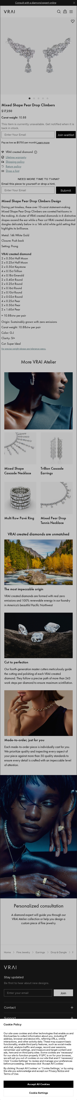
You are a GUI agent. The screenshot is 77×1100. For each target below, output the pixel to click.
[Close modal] (38, 550)
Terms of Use (11, 1074)
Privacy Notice (56, 1071)
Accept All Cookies (38, 1084)
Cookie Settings (38, 1093)
